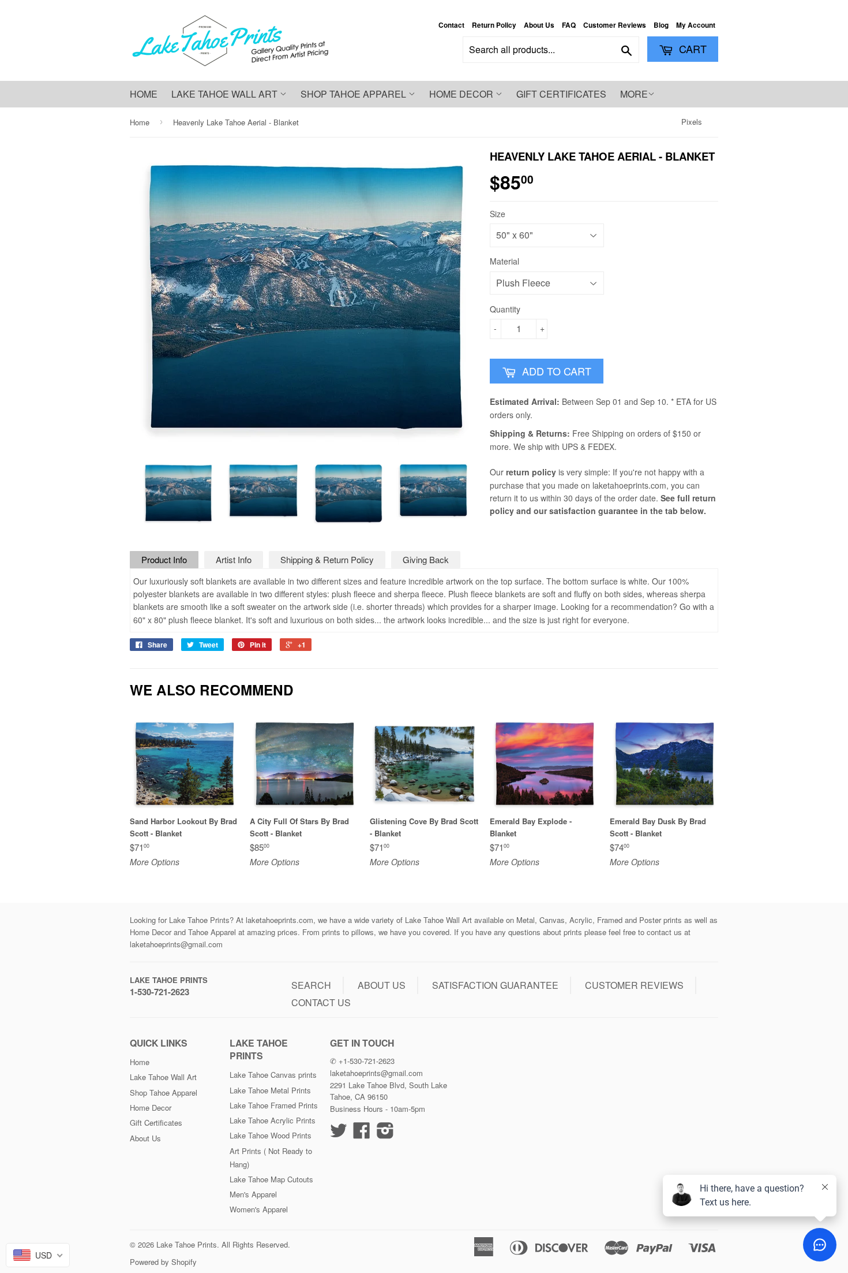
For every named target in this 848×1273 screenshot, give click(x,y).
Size (497, 213)
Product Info (164, 559)
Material (504, 261)
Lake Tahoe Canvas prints (273, 1074)
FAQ (569, 25)
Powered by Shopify (163, 1261)
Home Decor (462, 93)
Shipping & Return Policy (327, 559)
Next (459, 493)
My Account (695, 25)
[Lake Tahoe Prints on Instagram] (385, 1134)
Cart (691, 48)
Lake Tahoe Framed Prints (274, 1105)
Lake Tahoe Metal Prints (270, 1090)
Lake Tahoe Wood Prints (271, 1135)
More (634, 93)
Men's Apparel (253, 1194)
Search (311, 985)
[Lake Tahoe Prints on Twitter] (338, 1134)
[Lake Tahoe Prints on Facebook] (361, 1134)
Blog (661, 25)
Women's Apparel (259, 1209)
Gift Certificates (561, 93)
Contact (451, 25)
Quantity (505, 309)
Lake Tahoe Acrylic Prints (273, 1120)
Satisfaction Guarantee (495, 985)
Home (143, 93)
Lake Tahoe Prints (169, 979)
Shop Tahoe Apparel (354, 93)
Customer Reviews (614, 25)
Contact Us (321, 1002)
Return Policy (494, 25)
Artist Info (234, 559)
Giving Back (426, 559)
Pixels (691, 121)
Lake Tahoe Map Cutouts (271, 1179)
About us (382, 985)
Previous (149, 493)
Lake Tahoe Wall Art (225, 93)
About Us (539, 25)
